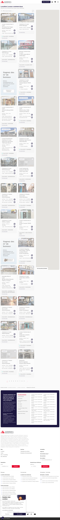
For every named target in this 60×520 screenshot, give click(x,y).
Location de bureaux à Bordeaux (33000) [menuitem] (9, 481)
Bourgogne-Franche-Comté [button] (22, 401)
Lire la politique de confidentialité (7, 510)
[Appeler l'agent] (14, 30)
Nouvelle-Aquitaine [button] (22, 394)
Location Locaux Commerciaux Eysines (49, 402)
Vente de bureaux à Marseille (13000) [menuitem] (9, 490)
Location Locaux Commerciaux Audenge (36, 395)
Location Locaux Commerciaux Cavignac (49, 400)
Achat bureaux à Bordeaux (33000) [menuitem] (8, 492)
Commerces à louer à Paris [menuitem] (27, 476)
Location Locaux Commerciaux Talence (36, 422)
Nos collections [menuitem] (4, 456)
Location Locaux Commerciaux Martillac (36, 415)
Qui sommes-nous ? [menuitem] (44, 453)
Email (2, 464)
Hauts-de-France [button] (21, 413)
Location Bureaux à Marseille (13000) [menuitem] (9, 479)
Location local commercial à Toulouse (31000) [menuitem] (30, 481)
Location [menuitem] (2, 451)
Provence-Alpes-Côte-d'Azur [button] (22, 409)
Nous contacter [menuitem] (46, 1)
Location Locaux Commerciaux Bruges (36, 400)
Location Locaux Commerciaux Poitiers (36, 420)
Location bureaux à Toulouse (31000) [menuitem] (9, 483)
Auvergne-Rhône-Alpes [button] (23, 411)
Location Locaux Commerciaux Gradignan (36, 405)
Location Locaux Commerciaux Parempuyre (36, 417)
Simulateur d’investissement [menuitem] (26, 453)
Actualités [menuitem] (42, 449)
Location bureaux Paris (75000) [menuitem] (8, 476)
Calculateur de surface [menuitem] (25, 451)
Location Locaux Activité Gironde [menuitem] (48, 482)
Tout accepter (19, 514)
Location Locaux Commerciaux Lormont (49, 412)
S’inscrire (16, 466)
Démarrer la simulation (8, 91)
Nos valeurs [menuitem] (42, 458)
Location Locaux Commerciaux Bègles (49, 395)
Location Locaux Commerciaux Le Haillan (37, 407)
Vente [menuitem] (2, 453)
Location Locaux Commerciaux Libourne (36, 412)
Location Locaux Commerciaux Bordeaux (49, 397)
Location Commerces (21, 387)
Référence (32, 464)
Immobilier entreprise (12, 387)
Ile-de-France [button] (21, 396)
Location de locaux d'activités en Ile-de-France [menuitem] (50, 476)
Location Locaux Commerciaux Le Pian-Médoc (50, 407)
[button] (2, 518)
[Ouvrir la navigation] (58, 2)
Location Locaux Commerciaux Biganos (36, 397)
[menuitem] (52, 2)
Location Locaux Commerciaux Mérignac (49, 415)
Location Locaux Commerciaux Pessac (49, 417)
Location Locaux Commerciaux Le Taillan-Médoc (37, 410)
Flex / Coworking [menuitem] (4, 454)
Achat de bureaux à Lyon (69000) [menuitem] (8, 488)
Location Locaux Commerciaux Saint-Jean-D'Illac (49, 420)
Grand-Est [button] (20, 398)
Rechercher (45, 466)
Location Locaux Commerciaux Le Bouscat (50, 405)
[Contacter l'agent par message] (14, 33)
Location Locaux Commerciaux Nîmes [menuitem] (28, 479)
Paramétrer (7, 514)
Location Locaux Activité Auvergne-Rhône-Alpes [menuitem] (48, 479)
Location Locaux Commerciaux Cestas (36, 402)
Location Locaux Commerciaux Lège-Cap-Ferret (49, 410)
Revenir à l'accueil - (4, 387)
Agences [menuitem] (42, 451)
